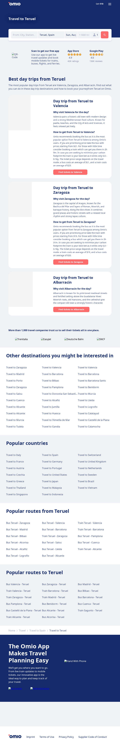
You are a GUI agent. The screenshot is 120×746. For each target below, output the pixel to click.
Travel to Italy (13, 455)
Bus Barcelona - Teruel (90, 597)
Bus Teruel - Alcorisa (17, 542)
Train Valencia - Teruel (18, 590)
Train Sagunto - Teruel (90, 610)
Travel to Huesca (51, 413)
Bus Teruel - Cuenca (89, 542)
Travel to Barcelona (52, 374)
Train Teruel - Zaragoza (54, 536)
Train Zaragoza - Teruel (18, 597)
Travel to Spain (50, 455)
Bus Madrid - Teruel (88, 584)
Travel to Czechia (15, 474)
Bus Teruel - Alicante (53, 555)
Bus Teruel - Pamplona (90, 536)
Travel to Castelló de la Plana (93, 420)
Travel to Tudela (15, 426)
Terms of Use (47, 737)
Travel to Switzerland (89, 455)
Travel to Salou (14, 393)
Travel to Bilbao (50, 380)
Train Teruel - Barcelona (91, 529)
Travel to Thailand (16, 487)
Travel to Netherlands (90, 468)
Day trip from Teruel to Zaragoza (73, 190)
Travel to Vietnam (87, 487)
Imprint (30, 737)
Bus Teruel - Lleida (52, 549)
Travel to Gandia (51, 426)
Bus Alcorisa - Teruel (53, 617)
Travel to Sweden (87, 474)
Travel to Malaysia (52, 487)
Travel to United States (54, 474)
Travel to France (15, 461)
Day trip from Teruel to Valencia (73, 103)
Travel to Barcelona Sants (92, 380)
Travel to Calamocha (89, 426)
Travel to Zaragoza (16, 367)
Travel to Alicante (15, 406)
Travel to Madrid (15, 374)
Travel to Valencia (51, 367)
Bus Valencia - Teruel (17, 584)
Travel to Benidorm (88, 387)
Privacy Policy (66, 737)
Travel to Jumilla (50, 406)
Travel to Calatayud (88, 413)
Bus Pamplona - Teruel (18, 603)
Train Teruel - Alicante (90, 549)
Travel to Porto (14, 380)
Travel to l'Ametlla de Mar (56, 420)
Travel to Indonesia (52, 494)
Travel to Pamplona (52, 387)
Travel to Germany (52, 461)
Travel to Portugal (52, 468)
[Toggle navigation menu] (110, 4)
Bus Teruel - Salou (52, 542)
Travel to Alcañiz (51, 400)
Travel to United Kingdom (92, 461)
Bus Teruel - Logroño (17, 555)
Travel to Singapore (17, 494)
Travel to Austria (15, 468)
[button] (71, 34)
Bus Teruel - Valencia (53, 523)
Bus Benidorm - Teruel (54, 603)
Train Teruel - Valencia (90, 523)
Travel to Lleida (86, 400)
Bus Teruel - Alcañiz (16, 549)
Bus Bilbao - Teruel (88, 590)
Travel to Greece (15, 481)
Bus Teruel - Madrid (17, 529)
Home (11, 630)
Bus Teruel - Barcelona (54, 529)
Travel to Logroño (87, 406)
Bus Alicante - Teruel (53, 610)
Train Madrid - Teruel (53, 597)
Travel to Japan (50, 481)
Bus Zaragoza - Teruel (54, 584)
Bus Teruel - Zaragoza (18, 523)
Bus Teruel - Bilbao (16, 536)
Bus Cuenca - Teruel (89, 603)
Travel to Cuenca (15, 400)
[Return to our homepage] (14, 4)
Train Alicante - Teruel (18, 617)
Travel (22, 630)
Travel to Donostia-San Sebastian (60, 393)
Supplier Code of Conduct (92, 737)
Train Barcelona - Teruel (55, 590)
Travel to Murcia (87, 393)
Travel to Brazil (86, 481)
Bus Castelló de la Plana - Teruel (23, 610)
